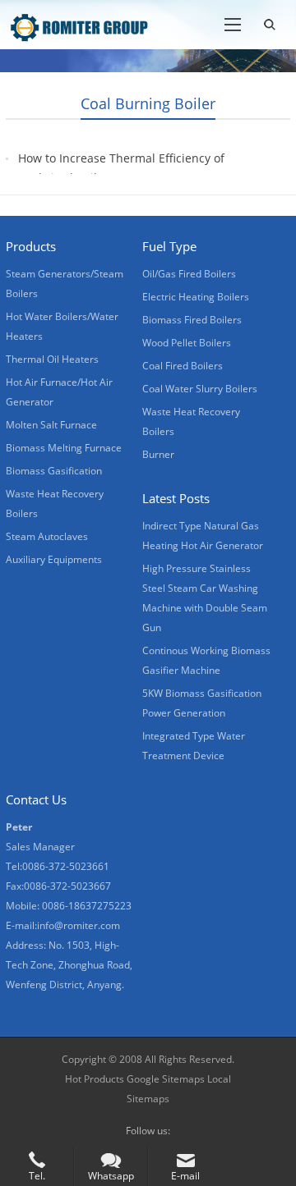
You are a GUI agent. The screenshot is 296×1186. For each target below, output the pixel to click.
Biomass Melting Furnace (64, 448)
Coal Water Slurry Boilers (199, 389)
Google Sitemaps (166, 1079)
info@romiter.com (78, 925)
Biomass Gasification (54, 471)
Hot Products (94, 1079)
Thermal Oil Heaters (52, 359)
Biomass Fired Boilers (192, 320)
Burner (158, 454)
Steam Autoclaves (47, 536)
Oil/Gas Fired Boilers (189, 274)
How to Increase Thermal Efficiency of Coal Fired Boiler (121, 167)
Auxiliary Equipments (54, 559)
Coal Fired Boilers (182, 366)
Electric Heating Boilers (195, 297)
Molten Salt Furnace (51, 425)
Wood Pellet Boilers (186, 343)
